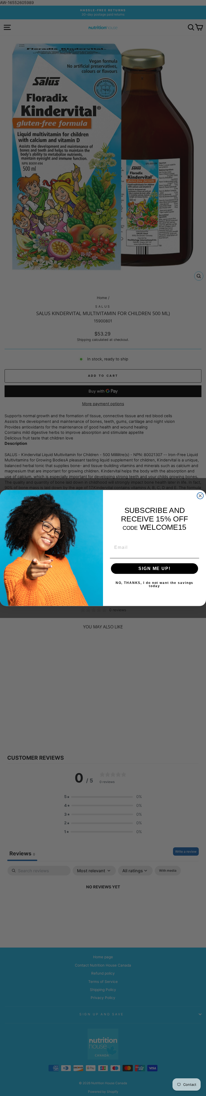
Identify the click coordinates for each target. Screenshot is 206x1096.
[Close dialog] (200, 496)
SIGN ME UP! (154, 568)
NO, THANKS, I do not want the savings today (154, 584)
